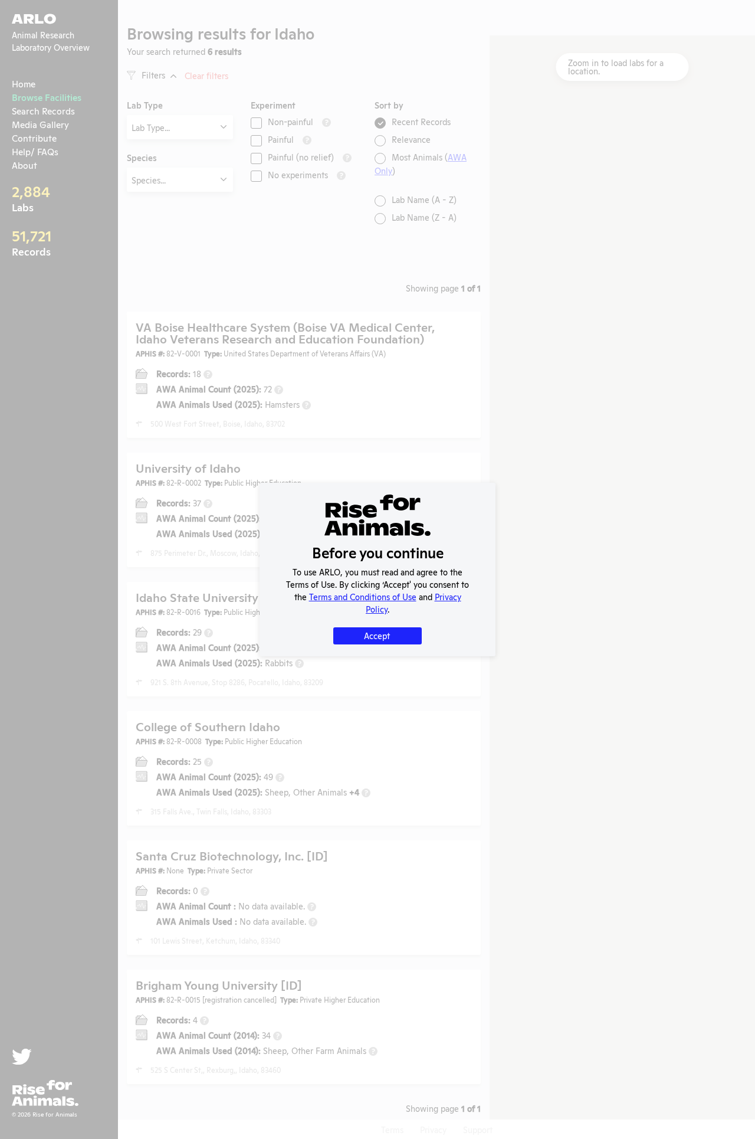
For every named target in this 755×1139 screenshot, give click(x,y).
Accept (377, 635)
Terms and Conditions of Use (362, 596)
